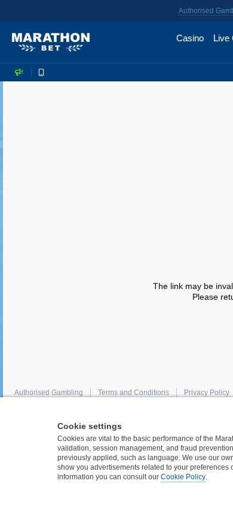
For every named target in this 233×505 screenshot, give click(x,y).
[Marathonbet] (51, 42)
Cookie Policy (183, 477)
